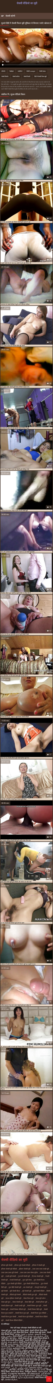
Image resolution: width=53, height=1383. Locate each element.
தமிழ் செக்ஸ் (13, 1344)
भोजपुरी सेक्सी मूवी (40, 1287)
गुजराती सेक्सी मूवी (24, 1276)
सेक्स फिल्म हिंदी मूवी (33, 1360)
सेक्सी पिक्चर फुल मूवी (34, 1306)
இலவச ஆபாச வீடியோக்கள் (24, 1376)
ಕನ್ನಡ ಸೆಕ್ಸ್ (29, 1370)
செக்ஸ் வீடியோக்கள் (28, 1358)
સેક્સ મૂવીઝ (13, 1342)
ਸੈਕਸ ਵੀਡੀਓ (17, 1336)
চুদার (6, 1356)
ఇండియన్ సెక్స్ (18, 1348)
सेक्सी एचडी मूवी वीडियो (27, 1344)
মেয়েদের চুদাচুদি (43, 1372)
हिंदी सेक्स (5, 1354)
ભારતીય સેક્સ (39, 1370)
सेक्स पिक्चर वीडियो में (9, 1378)
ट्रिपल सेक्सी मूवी (37, 1276)
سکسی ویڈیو (6, 1336)
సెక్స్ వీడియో (39, 1350)
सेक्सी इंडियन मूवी (7, 1306)
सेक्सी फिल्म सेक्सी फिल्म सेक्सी (12, 1340)
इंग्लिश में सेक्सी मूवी (38, 1265)
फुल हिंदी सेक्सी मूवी (15, 1287)
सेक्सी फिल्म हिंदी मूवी (22, 1352)
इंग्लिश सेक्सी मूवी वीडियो (9, 1269)
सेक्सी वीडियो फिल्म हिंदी (38, 1330)
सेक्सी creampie (30, 71)
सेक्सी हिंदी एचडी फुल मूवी (42, 1366)
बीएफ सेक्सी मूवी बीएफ (34, 1356)
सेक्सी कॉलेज (16, 76)
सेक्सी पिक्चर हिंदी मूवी (35, 1309)
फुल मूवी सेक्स (27, 1280)
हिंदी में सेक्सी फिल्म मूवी (40, 76)
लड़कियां (20, 71)
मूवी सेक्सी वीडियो (38, 1291)
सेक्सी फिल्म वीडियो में (41, 1338)
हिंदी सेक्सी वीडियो (43, 1344)
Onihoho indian (35, 1368)
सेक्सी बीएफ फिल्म (17, 1372)
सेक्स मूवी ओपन (40, 1298)
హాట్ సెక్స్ (42, 1348)
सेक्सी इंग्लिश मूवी (41, 1302)
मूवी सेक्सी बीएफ (15, 1291)
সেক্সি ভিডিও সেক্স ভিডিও (9, 1338)
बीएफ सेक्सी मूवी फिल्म (17, 1360)
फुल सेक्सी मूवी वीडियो (14, 1284)
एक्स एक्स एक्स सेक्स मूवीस (29, 1273)
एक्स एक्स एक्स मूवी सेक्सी (9, 1273)
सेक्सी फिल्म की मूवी (25, 1338)
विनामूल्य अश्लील (31, 1372)
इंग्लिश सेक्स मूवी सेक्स (38, 1332)
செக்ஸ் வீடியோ (11, 1379)
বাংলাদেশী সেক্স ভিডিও (8, 1346)
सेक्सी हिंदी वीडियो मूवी (33, 1340)
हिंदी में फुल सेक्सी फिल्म (17, 1356)
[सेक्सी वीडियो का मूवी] (49, 1379)
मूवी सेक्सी (4, 1291)
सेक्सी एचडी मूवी (20, 1306)
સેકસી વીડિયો (6, 1332)
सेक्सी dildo (42, 71)
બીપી (46, 1336)
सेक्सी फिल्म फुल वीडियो (38, 1313)
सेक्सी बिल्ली (27, 76)
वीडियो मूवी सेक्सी (15, 1295)
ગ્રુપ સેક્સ (27, 1336)
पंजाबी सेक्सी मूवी (15, 1280)
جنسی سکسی (28, 1350)
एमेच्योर (3, 71)
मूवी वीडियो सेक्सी (31, 1348)
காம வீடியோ (38, 1336)
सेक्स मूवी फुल (5, 1302)
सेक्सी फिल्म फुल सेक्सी (8, 1317)
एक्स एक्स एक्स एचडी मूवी (40, 1269)
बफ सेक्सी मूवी (27, 1287)
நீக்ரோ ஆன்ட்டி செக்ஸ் (24, 1334)
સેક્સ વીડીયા (6, 1348)
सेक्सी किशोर (4, 76)
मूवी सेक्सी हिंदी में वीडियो (31, 1364)
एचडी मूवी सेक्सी (11, 1276)
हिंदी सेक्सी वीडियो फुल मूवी (41, 1346)
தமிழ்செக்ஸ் (17, 1364)
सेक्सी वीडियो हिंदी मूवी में (23, 1366)
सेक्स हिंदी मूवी (29, 1302)
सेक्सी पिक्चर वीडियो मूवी (18, 1309)
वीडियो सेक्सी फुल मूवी (30, 1295)
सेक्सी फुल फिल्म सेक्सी (20, 1330)
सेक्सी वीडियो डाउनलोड (39, 1352)
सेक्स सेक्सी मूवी (17, 1302)
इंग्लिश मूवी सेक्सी (6, 1265)
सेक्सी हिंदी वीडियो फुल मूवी (24, 1362)
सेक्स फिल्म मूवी (28, 1298)
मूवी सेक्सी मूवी (26, 1291)
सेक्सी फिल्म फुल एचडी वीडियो (29, 1342)
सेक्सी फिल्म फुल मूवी (22, 1313)
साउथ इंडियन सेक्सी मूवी (13, 1298)
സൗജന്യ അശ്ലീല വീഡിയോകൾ (24, 1374)
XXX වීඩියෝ (13, 1358)
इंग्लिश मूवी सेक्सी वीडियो (22, 1265)
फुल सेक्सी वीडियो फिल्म (31, 1284)
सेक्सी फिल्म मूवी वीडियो (25, 1317)
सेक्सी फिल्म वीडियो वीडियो (14, 1320)
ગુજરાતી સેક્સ (40, 1334)
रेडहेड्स (11, 71)
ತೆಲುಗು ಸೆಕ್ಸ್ (33, 1354)
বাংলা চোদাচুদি (5, 1368)
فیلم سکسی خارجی (19, 1368)
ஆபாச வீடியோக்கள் (26, 1378)
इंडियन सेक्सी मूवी (24, 1269)
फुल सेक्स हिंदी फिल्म (21, 1332)
